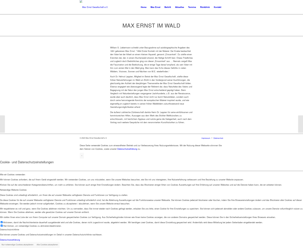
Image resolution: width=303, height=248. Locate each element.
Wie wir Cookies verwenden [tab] (12, 174)
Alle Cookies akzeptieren (47, 244)
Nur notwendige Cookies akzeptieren (17, 244)
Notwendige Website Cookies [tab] (13, 189)
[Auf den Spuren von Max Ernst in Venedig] (2, 124)
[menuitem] (144, 7)
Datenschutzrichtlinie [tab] (9, 229)
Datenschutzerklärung (127, 148)
